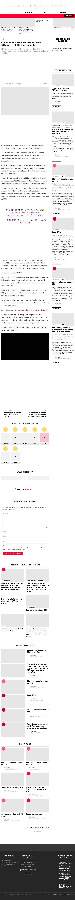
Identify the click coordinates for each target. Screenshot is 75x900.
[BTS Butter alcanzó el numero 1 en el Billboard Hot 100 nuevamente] (63, 319)
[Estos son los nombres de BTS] (13, 715)
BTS (34, 153)
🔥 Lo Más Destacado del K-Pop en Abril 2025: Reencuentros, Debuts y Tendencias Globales (12, 586)
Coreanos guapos (34, 814)
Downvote (38, 478)
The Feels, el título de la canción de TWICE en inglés (43, 21)
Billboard (38, 148)
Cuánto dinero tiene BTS (61, 27)
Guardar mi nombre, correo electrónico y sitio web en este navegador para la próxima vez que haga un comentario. (24, 548)
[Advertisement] (31, 69)
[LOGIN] (60, 16)
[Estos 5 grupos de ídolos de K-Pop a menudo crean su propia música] (13, 730)
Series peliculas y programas (35, 580)
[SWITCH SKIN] (57, 16)
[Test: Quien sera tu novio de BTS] (12, 754)
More (54, 98)
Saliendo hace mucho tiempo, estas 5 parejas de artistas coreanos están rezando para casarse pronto (25, 30)
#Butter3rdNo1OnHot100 (25, 212)
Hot (45, 12)
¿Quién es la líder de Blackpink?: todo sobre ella (36, 789)
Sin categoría (6, 580)
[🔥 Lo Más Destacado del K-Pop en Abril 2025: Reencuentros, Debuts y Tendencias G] (9, 22)
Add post (69, 16)
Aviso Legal (47, 894)
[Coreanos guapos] (37, 805)
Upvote (11, 478)
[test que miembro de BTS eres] (12, 805)
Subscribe (28, 873)
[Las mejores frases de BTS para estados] (12, 620)
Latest (10, 12)
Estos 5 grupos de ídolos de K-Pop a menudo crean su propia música (37, 726)
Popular (28, 12)
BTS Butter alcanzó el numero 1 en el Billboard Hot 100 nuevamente (62, 330)
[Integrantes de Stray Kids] (12, 779)
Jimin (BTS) (31, 695)
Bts (2, 145)
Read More (56, 106)
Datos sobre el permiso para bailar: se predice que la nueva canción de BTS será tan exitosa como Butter (37, 633)
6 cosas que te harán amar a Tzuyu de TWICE (31, 310)
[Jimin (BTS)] (13, 701)
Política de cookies (68, 894)
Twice (3, 596)
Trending (63, 12)
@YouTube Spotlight (28, 870)
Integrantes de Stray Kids (12, 787)
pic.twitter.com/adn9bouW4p (25, 215)
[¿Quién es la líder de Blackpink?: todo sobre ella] (37, 779)
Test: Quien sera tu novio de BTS (65, 887)
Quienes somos (57, 894)
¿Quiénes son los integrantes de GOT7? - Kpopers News (65, 864)
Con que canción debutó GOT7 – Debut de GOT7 (65, 868)
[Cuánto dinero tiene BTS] (61, 22)
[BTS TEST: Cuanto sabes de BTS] (13, 687)
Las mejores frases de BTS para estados (12, 630)
